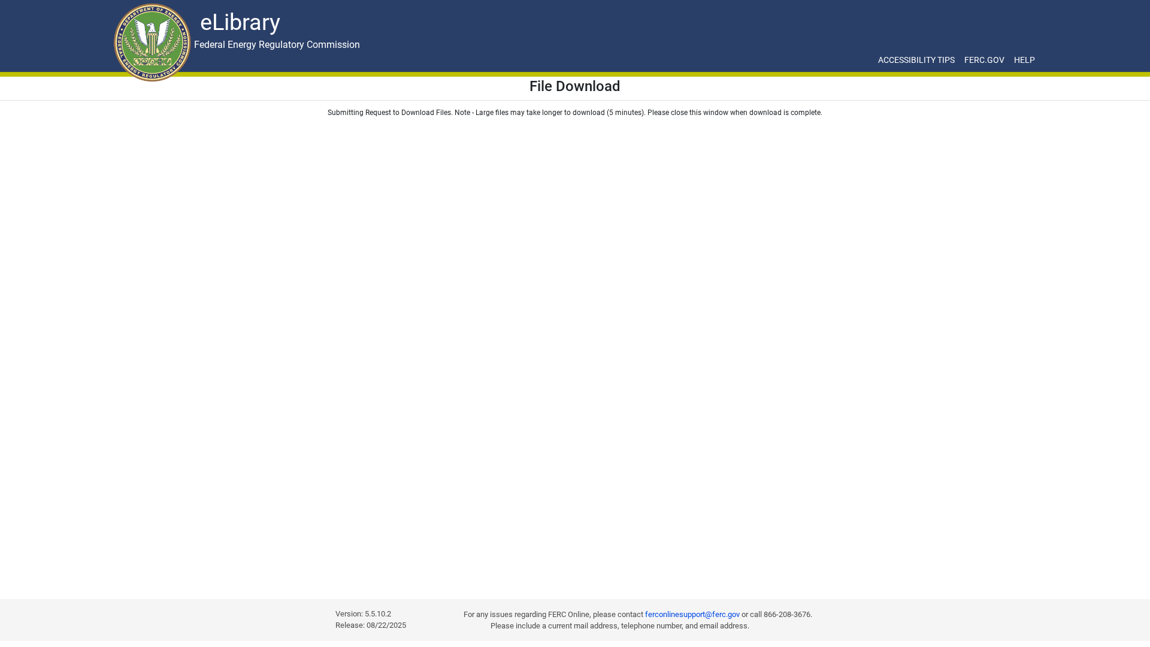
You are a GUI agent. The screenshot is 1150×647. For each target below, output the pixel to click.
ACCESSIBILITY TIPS (916, 60)
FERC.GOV (984, 60)
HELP (1024, 60)
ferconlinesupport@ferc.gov (692, 614)
